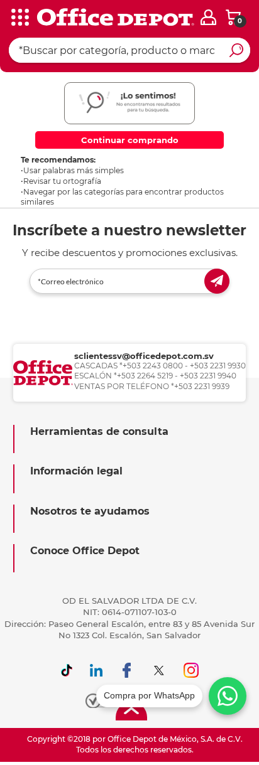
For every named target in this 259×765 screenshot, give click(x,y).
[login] (208, 17)
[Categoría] (19, 18)
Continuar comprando (130, 140)
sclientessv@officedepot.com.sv (144, 356)
